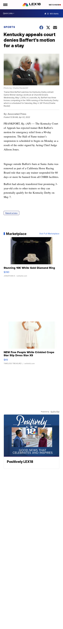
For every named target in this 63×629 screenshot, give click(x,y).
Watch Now (54, 5)
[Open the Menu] (5, 4)
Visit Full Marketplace (49, 234)
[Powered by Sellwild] (54, 412)
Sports (9, 27)
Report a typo (11, 213)
